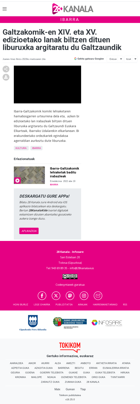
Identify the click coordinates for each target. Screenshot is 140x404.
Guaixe (73, 372)
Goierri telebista (51, 372)
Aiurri (45, 363)
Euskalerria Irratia (116, 368)
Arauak (82, 304)
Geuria (15, 372)
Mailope (36, 377)
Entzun (113, 59)
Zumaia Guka (73, 382)
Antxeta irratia (106, 363)
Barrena (63, 368)
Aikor (32, 363)
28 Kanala (93, 382)
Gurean (70, 389)
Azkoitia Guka (43, 368)
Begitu (79, 368)
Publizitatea (64, 304)
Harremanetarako (105, 304)
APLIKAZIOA (29, 231)
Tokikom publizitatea (70, 395)
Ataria (126, 363)
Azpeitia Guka (20, 368)
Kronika (20, 377)
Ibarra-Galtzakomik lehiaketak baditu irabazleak (64, 172)
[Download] (6, 77)
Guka (86, 372)
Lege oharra (42, 304)
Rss (125, 304)
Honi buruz (20, 304)
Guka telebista (105, 372)
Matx (57, 389)
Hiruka (125, 372)
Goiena (29, 372)
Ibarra (70, 19)
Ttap (83, 389)
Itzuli (128, 59)
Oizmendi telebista (73, 377)
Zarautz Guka (50, 382)
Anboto (86, 363)
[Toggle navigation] (4, 9)
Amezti (70, 363)
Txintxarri (118, 377)
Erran (93, 368)
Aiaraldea (16, 363)
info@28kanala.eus (82, 268)
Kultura (21, 148)
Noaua (51, 377)
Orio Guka (98, 377)
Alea (58, 363)
